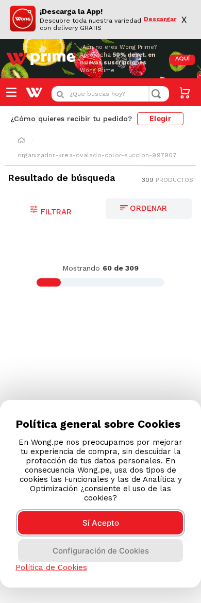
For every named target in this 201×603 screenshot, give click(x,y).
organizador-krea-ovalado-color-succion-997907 (97, 155)
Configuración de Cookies (101, 551)
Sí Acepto (100, 523)
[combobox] (110, 94)
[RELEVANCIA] (149, 208)
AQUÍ (182, 59)
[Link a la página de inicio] (21, 141)
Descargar (160, 19)
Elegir (160, 118)
